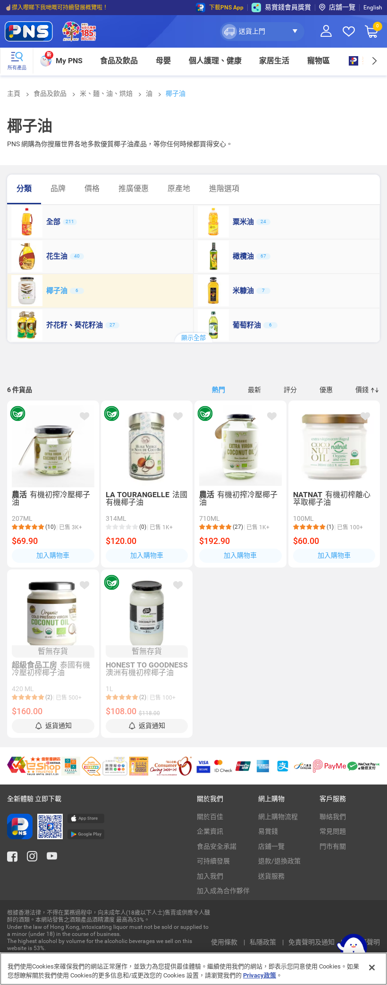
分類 (24, 188)
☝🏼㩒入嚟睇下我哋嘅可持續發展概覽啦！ (56, 7)
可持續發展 (213, 861)
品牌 (58, 188)
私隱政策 (264, 942)
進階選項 (224, 188)
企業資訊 (210, 831)
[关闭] (372, 967)
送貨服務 (271, 876)
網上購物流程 (278, 816)
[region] (193, 968)
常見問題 (333, 831)
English (372, 7)
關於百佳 (210, 816)
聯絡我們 (333, 816)
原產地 (179, 188)
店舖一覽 (342, 7)
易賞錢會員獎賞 (288, 7)
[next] (374, 61)
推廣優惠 (133, 188)
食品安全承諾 (216, 846)
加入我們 (210, 876)
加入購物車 (52, 555)
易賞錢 (268, 831)
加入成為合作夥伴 (223, 890)
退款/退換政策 (279, 861)
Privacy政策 (259, 975)
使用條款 (225, 942)
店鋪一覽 (271, 846)
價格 (92, 188)
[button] (262, 31)
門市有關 (333, 846)
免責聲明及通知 (312, 942)
